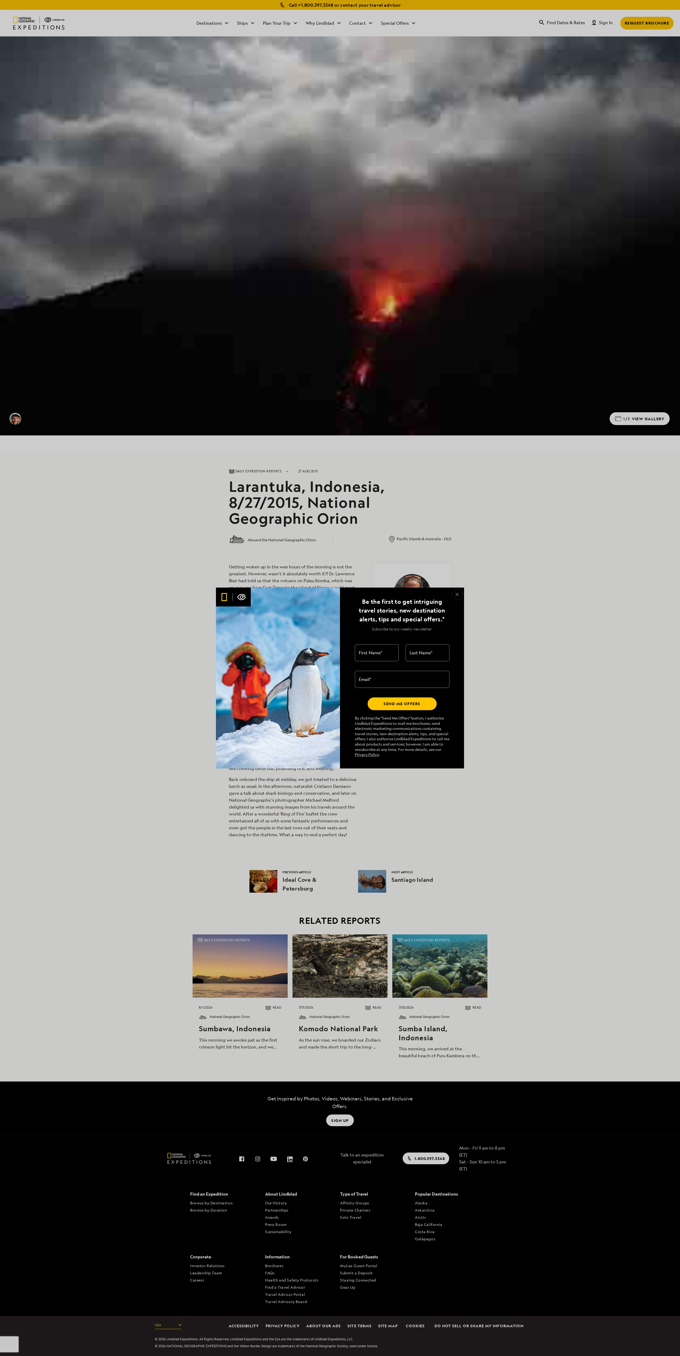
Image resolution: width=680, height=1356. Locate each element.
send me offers (402, 703)
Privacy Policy (367, 754)
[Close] (457, 594)
